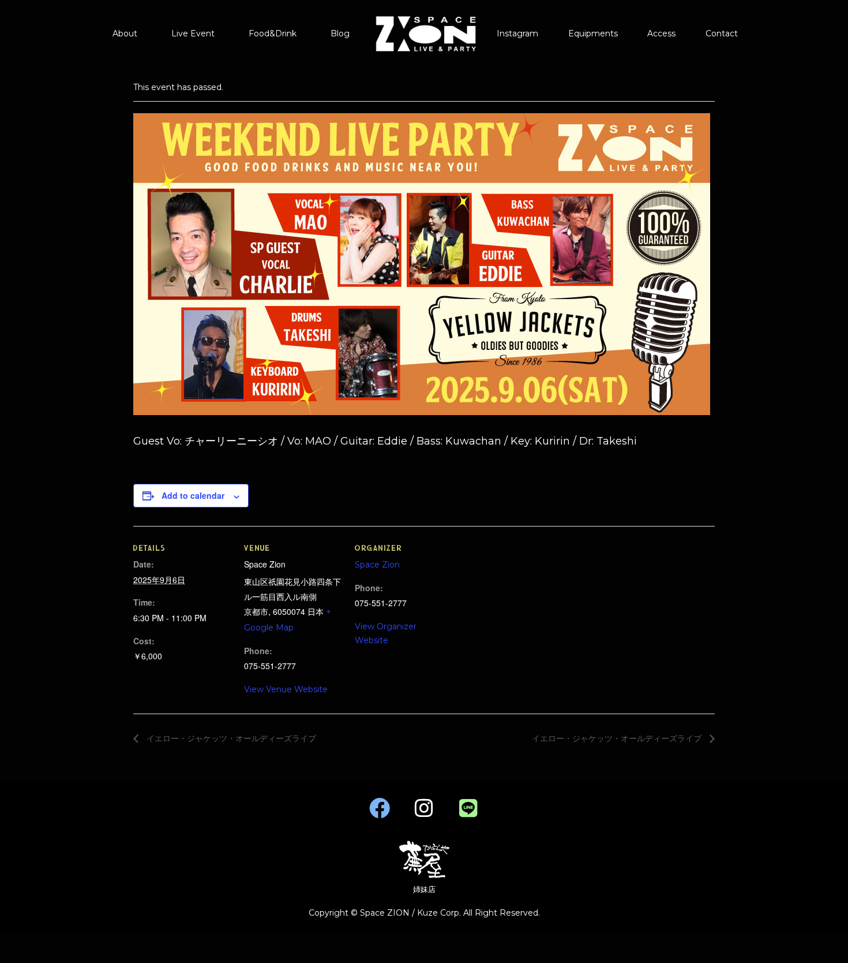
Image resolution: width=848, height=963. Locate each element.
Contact (722, 33)
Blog (340, 33)
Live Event (193, 33)
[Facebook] (379, 808)
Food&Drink (273, 33)
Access (661, 33)
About (124, 33)
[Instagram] (424, 808)
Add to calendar (193, 495)
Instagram (517, 33)
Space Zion (377, 564)
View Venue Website (286, 689)
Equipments (593, 33)
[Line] (468, 808)
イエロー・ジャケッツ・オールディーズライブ (230, 738)
